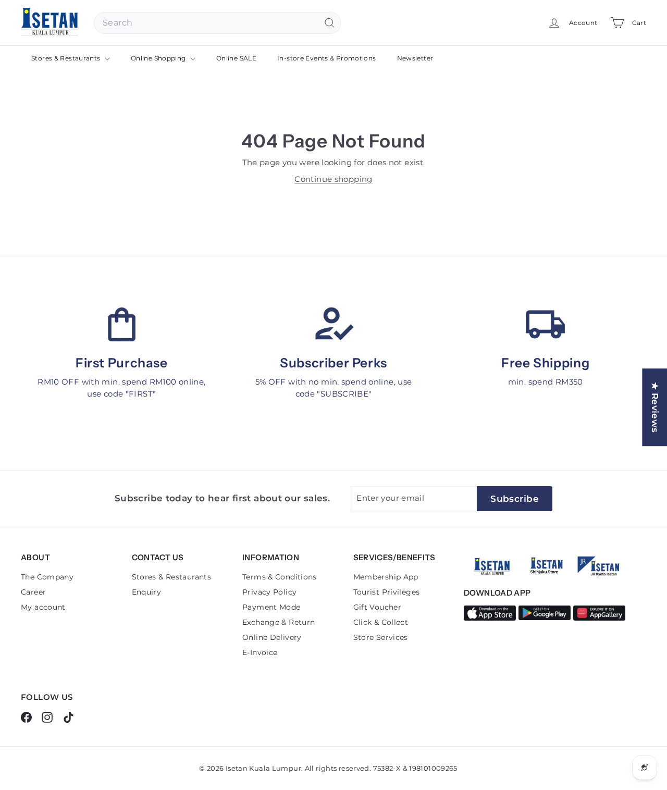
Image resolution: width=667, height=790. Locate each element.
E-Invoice (259, 652)
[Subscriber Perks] (334, 324)
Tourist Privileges (386, 592)
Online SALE (236, 58)
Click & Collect (381, 622)
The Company (47, 577)
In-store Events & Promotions (326, 58)
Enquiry (147, 592)
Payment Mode (271, 607)
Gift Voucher (377, 607)
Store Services (380, 637)
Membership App (385, 577)
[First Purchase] (121, 324)
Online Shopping (159, 58)
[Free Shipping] (545, 324)
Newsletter (415, 58)
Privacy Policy (269, 592)
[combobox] (217, 23)
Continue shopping (333, 179)
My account (43, 607)
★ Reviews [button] (655, 407)
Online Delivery (272, 637)
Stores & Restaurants (66, 58)
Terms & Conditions (279, 577)
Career (33, 592)
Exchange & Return (278, 622)
